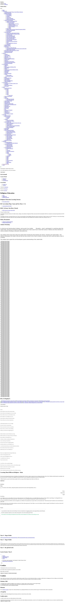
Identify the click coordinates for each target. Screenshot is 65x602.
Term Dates (6, 98)
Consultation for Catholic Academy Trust (11, 83)
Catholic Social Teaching (10, 22)
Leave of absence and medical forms (10, 104)
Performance (6, 71)
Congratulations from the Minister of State (11, 69)
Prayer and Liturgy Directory (11, 37)
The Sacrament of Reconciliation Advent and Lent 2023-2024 (16, 48)
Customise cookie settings (12, 573)
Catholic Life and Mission (8, 20)
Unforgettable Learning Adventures (10, 134)
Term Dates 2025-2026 (10, 99)
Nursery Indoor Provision (10, 131)
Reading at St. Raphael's (8, 110)
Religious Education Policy (6, 222)
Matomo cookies (5, 589)
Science (7, 161)
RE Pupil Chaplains (7, 45)
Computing (8, 150)
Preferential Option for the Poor (14, 23)
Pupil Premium (6, 78)
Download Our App (5, 164)
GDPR (5, 77)
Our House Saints (9, 34)
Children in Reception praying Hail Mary (13, 125)
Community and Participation (13, 25)
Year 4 (7, 92)
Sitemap (3, 555)
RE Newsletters (9, 31)
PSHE (7, 163)
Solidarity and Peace (12, 24)
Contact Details (6, 55)
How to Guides (8, 75)
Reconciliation (8, 14)
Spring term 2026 (9, 145)
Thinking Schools (7, 111)
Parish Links (6, 46)
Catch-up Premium (7, 81)
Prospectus (6, 188)
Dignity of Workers (12, 26)
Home (3, 10)
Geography (8, 155)
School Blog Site (7, 102)
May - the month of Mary (10, 126)
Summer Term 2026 (9, 146)
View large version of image (5, 241)
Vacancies (5, 190)
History (7, 156)
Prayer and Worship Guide (10, 35)
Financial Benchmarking (8, 63)
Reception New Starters (10, 121)
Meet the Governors (7, 57)
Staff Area (6, 60)
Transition (6, 119)
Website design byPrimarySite (7, 561)
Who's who (6, 56)
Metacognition (8, 162)
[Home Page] (0, 166)
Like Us (4, 185)
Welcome (5, 54)
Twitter (5, 3)
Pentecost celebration (9, 127)
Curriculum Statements (8, 142)
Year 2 (7, 90)
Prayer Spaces (8, 28)
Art (7, 149)
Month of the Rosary (9, 123)
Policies (5, 68)
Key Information (5, 64)
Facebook (6, 4)
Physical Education (9, 160)
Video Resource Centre (8, 100)
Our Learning (8, 133)
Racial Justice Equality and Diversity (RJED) (11, 50)
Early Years (4, 114)
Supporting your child (7, 140)
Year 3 (7, 91)
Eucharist (7, 16)
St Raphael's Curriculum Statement (12, 143)
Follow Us (5, 184)
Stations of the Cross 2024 (10, 49)
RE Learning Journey (5, 201)
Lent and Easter (9, 15)
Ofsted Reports (6, 70)
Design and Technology (10, 151)
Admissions (6, 65)
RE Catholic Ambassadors (10, 30)
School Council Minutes (8, 85)
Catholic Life (4, 11)
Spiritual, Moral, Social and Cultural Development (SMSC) (15, 29)
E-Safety (5, 74)
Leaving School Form (7, 88)
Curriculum (6, 72)
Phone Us (4, 178)
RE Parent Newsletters (8, 13)
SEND (5, 66)
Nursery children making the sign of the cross (13, 122)
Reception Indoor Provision (10, 132)
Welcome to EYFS (7, 115)
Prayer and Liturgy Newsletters (11, 39)
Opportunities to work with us (9, 61)
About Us (4, 53)
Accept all (6, 573)
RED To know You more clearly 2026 (8, 210)
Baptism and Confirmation (10, 19)
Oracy (7, 159)
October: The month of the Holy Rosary (12, 33)
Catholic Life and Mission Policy (11, 21)
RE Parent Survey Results (8, 51)
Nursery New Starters (9, 120)
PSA (5, 109)
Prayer (7, 42)
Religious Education (7, 12)
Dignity (10, 27)
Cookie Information (5, 556)
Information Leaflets (9, 76)
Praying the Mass (9, 40)
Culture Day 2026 (9, 138)
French (7, 152)
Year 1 (7, 89)
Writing (10, 154)
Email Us (4, 179)
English (7, 153)
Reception (8, 117)
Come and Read (9, 137)
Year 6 (7, 94)
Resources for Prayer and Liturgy (11, 41)
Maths (7, 157)
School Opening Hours (8, 96)
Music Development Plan (8, 80)
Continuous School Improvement (9, 62)
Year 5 (7, 93)
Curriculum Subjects (7, 147)
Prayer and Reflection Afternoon (11, 43)
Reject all (2, 573)
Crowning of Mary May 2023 (11, 47)
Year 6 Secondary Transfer (8, 113)
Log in (3, 165)
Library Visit (8, 139)
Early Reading (6, 128)
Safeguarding (6, 67)
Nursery (7, 118)
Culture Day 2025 (9, 135)
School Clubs (6, 107)
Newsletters (6, 84)
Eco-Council (6, 86)
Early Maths (6, 129)
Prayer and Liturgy (7, 32)
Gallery (5, 97)
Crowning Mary (9, 124)
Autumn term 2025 (9, 144)
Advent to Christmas (9, 18)
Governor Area (6, 59)
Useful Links (6, 105)
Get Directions (5, 180)
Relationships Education (8, 52)
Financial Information (7, 73)
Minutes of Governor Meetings (9, 58)
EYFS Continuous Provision (9, 130)
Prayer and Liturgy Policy (10, 36)
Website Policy (4, 557)
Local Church (8, 17)
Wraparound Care (7, 106)
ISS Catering (6, 108)
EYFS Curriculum (7, 116)
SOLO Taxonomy (7, 79)
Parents (3, 87)
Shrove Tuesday (9, 136)
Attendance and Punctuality (8, 103)
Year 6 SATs (11, 95)
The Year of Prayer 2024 (10, 38)
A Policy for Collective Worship (7, 221)
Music (7, 158)
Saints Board (8, 44)
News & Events (5, 82)
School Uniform (7, 101)
